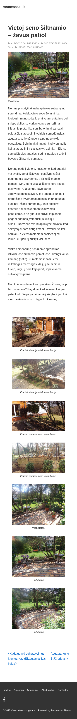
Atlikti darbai (48, 690)
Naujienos (37, 47)
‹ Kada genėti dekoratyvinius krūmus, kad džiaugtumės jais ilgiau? (27, 658)
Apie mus (19, 690)
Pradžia (7, 690)
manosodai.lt (14, 7)
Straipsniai (32, 690)
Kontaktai (63, 690)
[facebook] (4, 701)
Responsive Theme (61, 710)
